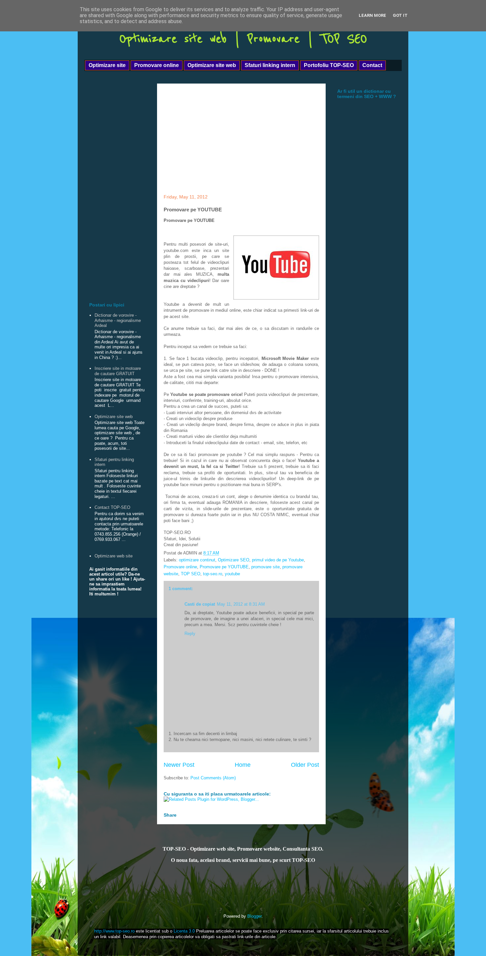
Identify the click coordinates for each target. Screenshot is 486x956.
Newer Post (179, 764)
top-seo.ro (212, 573)
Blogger (254, 916)
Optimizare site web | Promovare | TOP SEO (243, 38)
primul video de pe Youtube (278, 559)
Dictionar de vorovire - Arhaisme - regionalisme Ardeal (118, 320)
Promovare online (156, 65)
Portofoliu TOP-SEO (329, 65)
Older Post (305, 764)
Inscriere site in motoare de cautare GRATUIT (118, 371)
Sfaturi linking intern (270, 65)
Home (243, 764)
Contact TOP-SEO (112, 507)
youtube (232, 573)
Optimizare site (107, 65)
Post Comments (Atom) (213, 777)
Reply (189, 633)
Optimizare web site (114, 555)
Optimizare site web (211, 65)
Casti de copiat (199, 604)
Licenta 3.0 (184, 931)
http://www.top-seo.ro (114, 931)
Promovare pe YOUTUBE (224, 566)
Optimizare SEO (233, 559)
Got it (400, 15)
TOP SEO (190, 573)
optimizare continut (197, 559)
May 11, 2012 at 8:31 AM (241, 604)
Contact (372, 65)
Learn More (372, 15)
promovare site (265, 566)
